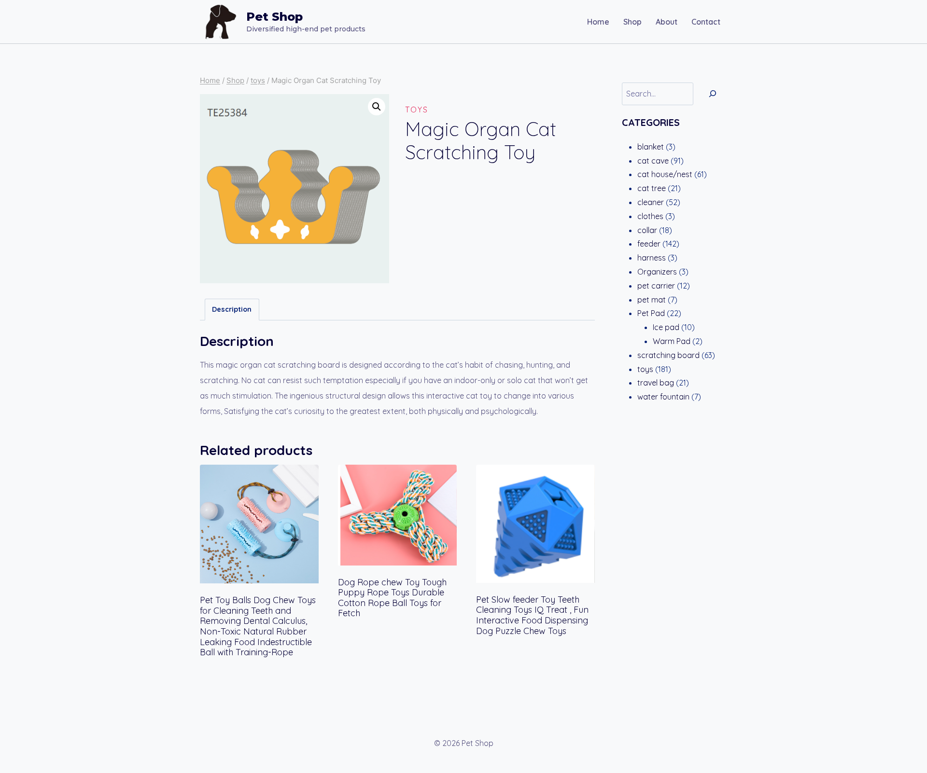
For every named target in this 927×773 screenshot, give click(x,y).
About (666, 22)
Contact (705, 22)
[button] (376, 106)
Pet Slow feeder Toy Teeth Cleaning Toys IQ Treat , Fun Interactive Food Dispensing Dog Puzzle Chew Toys (532, 615)
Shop (632, 22)
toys (416, 109)
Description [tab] (232, 309)
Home (598, 22)
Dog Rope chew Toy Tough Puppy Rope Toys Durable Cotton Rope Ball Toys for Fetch (392, 598)
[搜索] (712, 94)
